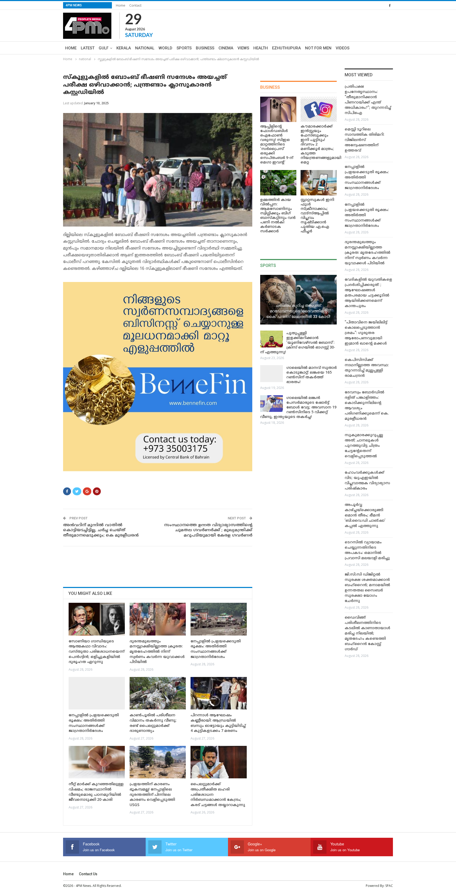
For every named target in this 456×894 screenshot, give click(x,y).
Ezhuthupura (286, 48)
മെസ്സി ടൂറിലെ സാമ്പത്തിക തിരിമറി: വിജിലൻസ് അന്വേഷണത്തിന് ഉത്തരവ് (364, 140)
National (144, 48)
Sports (184, 48)
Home (120, 5)
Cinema (225, 48)
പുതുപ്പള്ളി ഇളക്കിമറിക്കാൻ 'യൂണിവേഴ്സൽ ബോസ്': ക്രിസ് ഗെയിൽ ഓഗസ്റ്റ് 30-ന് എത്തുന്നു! (297, 343)
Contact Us (88, 874)
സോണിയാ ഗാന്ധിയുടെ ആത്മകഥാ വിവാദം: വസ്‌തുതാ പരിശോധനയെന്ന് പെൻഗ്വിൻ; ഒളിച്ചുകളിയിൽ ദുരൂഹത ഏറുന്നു (97, 651)
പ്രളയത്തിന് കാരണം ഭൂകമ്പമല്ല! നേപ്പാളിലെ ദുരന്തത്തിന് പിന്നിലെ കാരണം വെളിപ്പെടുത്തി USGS (152, 794)
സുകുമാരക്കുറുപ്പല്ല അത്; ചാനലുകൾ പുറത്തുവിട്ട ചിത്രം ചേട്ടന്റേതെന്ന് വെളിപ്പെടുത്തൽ (364, 446)
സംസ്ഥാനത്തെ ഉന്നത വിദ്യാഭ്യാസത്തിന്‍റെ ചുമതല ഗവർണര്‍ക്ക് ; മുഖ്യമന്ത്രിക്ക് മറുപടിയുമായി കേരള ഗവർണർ (208, 530)
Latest (87, 48)
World (165, 48)
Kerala (123, 48)
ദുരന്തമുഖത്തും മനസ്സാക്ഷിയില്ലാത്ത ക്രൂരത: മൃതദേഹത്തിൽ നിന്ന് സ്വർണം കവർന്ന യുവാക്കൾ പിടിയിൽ (157, 651)
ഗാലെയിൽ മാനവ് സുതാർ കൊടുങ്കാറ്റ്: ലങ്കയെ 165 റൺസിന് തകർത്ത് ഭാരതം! (311, 375)
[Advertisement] (159, 565)
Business (205, 48)
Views (243, 48)
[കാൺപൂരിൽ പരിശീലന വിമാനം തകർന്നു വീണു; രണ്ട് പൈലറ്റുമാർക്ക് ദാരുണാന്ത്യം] (158, 693)
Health (260, 48)
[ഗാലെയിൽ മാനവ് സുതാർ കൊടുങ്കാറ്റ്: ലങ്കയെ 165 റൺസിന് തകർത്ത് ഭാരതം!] (271, 373)
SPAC (389, 885)
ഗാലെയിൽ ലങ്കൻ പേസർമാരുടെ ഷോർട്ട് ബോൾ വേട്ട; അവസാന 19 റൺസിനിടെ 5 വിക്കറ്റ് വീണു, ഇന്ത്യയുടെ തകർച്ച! (298, 407)
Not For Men (318, 48)
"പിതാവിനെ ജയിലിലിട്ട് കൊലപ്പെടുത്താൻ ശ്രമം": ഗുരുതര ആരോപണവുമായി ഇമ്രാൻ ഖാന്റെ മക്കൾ (366, 333)
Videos (342, 48)
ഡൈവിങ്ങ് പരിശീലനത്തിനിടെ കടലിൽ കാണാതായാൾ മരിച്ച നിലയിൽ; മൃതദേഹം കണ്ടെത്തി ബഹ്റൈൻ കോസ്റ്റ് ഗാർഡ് (367, 633)
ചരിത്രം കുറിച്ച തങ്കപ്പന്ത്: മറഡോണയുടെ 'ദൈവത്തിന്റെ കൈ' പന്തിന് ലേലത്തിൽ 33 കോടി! (298, 311)
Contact (135, 5)
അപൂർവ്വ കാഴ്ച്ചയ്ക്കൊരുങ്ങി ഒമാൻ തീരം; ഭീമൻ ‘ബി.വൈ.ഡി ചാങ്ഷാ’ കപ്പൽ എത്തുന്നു (365, 515)
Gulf (103, 48)
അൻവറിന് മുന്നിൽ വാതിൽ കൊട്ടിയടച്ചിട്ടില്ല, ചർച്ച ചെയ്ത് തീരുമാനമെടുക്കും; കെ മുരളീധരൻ (101, 530)
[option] (369, 372)
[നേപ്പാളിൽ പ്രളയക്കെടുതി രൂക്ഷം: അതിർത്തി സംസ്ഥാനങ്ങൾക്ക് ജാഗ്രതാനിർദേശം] (219, 619)
